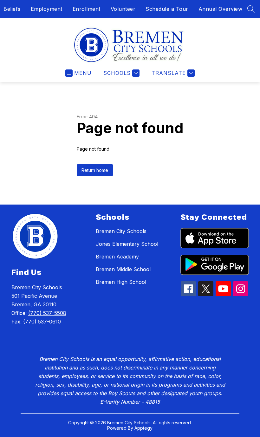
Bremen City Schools (121, 231)
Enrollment (87, 9)
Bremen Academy (117, 256)
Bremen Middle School (123, 269)
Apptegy (143, 428)
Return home (94, 170)
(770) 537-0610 (42, 321)
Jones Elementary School (127, 244)
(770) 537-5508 (47, 313)
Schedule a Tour (167, 9)
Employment (46, 9)
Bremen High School (121, 282)
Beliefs (12, 9)
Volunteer (123, 9)
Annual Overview (220, 9)
